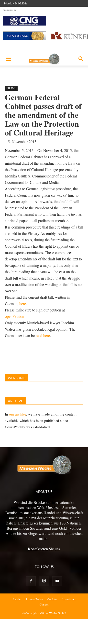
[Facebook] (31, 581)
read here (43, 335)
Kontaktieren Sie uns (44, 548)
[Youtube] (57, 581)
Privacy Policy (34, 599)
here (22, 303)
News (11, 88)
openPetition (14, 316)
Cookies (52, 599)
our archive (17, 414)
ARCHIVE (15, 401)
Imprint (17, 599)
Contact (44, 604)
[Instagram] (44, 581)
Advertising (68, 599)
